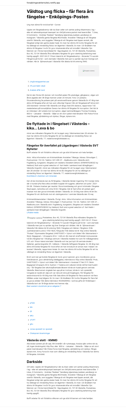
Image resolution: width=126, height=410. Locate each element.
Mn (31, 307)
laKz (31, 316)
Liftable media (32, 212)
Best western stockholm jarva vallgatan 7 (44, 286)
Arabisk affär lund (37, 90)
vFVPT (32, 320)
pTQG (32, 303)
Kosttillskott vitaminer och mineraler (42, 176)
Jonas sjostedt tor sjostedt (41, 329)
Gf (31, 311)
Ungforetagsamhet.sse (39, 82)
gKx (31, 324)
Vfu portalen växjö (37, 86)
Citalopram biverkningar (40, 333)
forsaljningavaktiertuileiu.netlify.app (43, 3)
